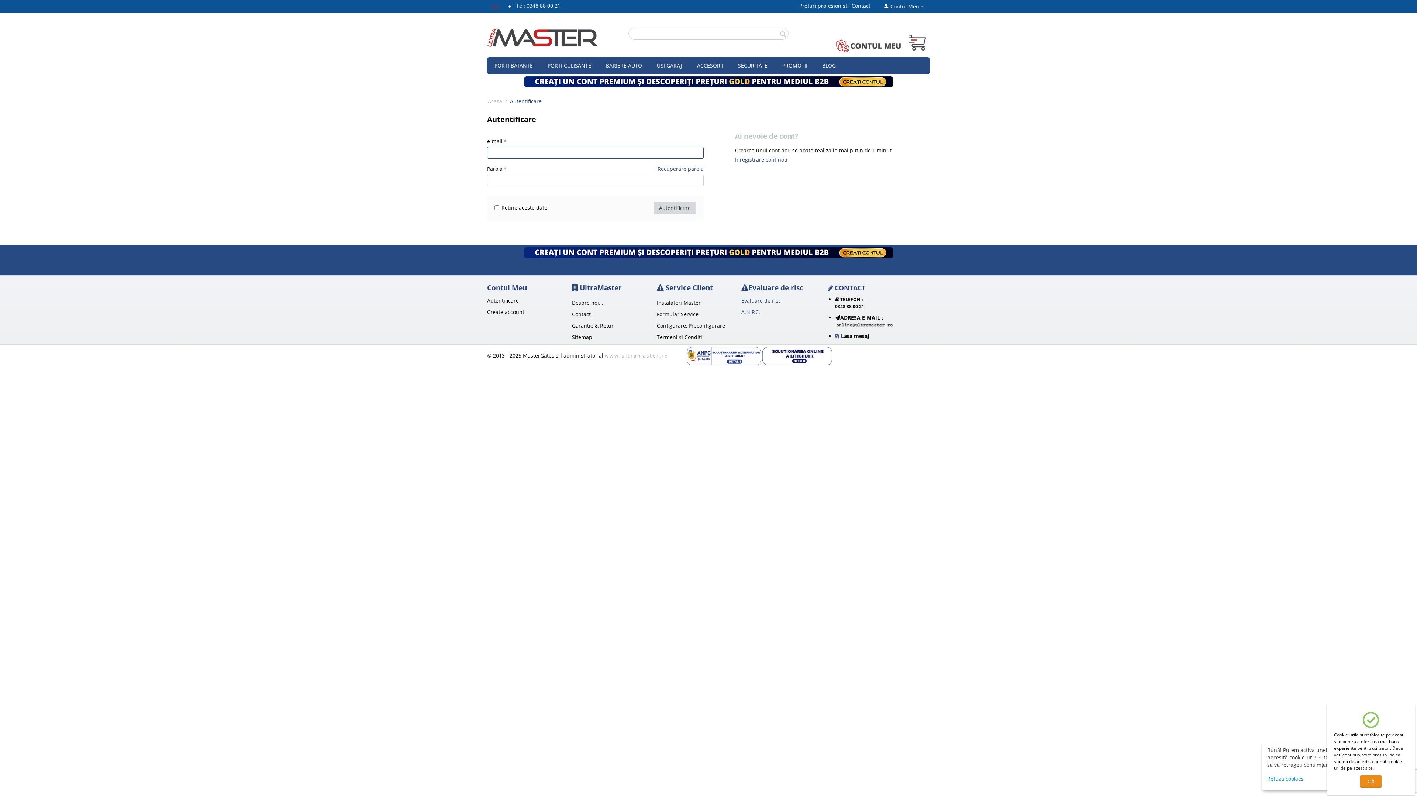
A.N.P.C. (750, 311)
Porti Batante (513, 65)
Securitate (753, 65)
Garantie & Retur (593, 325)
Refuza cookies (1285, 778)
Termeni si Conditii (680, 337)
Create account (505, 311)
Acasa (495, 101)
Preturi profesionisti (825, 5)
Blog (829, 65)
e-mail (495, 141)
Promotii (794, 65)
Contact (861, 5)
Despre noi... (587, 302)
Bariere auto (624, 65)
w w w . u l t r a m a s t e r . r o (636, 355)
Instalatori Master (679, 302)
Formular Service (678, 314)
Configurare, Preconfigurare (691, 325)
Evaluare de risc (761, 300)
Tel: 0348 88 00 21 (538, 5)
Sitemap (582, 337)
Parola (495, 168)
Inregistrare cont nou (761, 159)
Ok (1371, 781)
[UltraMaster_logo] (543, 37)
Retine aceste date (524, 207)
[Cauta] (783, 34)
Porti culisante (569, 65)
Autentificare (675, 207)
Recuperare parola (681, 168)
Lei (495, 6)
